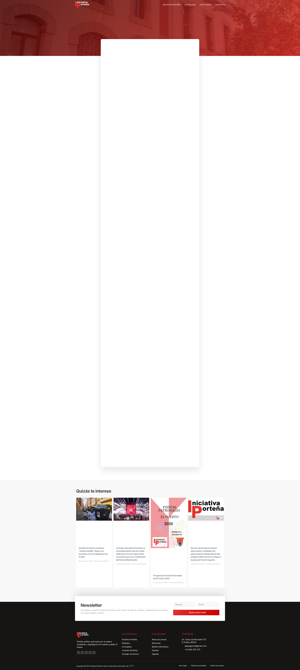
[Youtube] (90, 652)
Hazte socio (205, 5)
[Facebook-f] (78, 652)
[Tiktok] (94, 652)
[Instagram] (82, 652)
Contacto (220, 5)
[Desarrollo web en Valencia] (131, 665)
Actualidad (190, 5)
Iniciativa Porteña (171, 5)
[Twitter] (86, 652)
